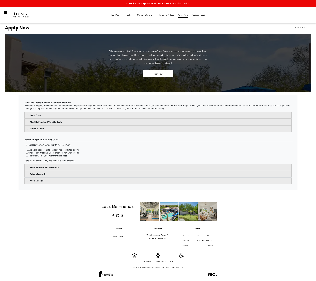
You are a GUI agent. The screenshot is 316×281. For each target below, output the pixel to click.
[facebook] (113, 216)
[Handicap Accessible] (181, 257)
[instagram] (118, 216)
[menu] (5, 12)
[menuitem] (116, 15)
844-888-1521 (118, 236)
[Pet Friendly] (158, 257)
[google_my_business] (122, 216)
